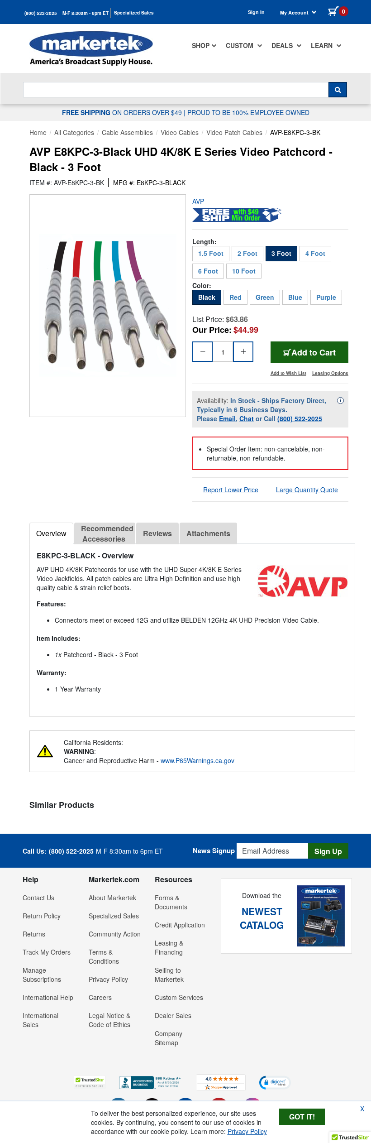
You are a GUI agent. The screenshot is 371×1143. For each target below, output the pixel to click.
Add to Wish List (288, 373)
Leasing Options (330, 373)
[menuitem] (204, 45)
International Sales (40, 1020)
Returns (34, 933)
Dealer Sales (173, 1015)
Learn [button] (322, 45)
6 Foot (208, 270)
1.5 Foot (211, 253)
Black (206, 297)
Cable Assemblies (127, 132)
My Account (295, 12)
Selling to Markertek (169, 974)
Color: (201, 285)
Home (38, 132)
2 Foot (247, 253)
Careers (100, 997)
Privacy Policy (108, 979)
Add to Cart (319, 352)
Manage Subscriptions (42, 974)
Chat (246, 418)
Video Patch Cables (234, 132)
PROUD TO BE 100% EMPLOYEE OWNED (248, 112)
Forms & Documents (171, 902)
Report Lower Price (230, 489)
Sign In (256, 12)
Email (227, 418)
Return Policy (42, 915)
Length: (204, 241)
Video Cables (180, 132)
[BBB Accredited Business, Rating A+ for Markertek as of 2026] (150, 1081)
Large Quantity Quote (307, 489)
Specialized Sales (134, 13)
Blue (295, 297)
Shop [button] (200, 45)
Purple (326, 297)
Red (235, 297)
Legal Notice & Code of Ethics (109, 1020)
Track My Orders (47, 951)
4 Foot (315, 253)
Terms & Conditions (104, 956)
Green (265, 297)
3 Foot (281, 253)
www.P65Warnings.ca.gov (197, 760)
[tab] (51, 533)
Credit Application (180, 924)
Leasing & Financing (169, 947)
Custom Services (179, 997)
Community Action (115, 933)
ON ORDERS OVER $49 (123, 112)
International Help (48, 997)
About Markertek (112, 897)
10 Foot (244, 270)
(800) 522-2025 (40, 13)
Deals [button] (283, 45)
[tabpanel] (192, 626)
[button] (89, 1082)
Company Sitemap (168, 1038)
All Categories (74, 132)
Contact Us (38, 897)
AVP (198, 201)
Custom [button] (240, 45)
